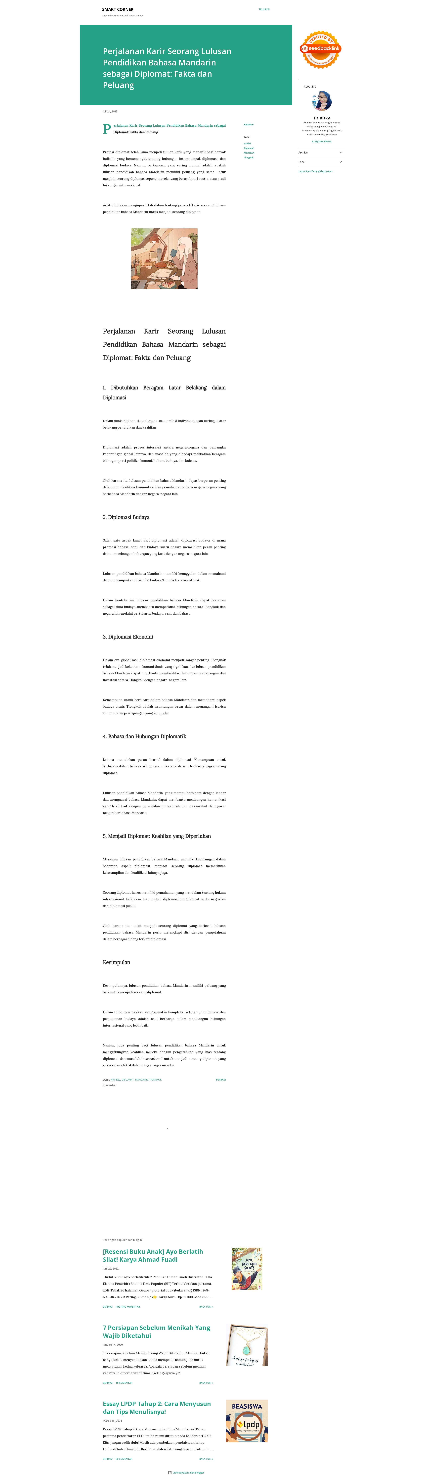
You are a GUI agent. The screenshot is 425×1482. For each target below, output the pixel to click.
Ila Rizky (322, 118)
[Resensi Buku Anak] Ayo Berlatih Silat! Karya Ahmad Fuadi (153, 1255)
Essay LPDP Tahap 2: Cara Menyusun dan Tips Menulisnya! (157, 1408)
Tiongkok (248, 157)
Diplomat (249, 148)
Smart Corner (117, 9)
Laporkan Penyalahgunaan (315, 171)
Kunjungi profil (322, 141)
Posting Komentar (128, 1306)
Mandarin (249, 152)
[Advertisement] (159, 1196)
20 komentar (124, 1458)
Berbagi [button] (249, 124)
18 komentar (124, 1382)
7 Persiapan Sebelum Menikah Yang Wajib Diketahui (156, 1332)
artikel (247, 143)
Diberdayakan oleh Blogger (188, 1472)
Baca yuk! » (206, 1306)
